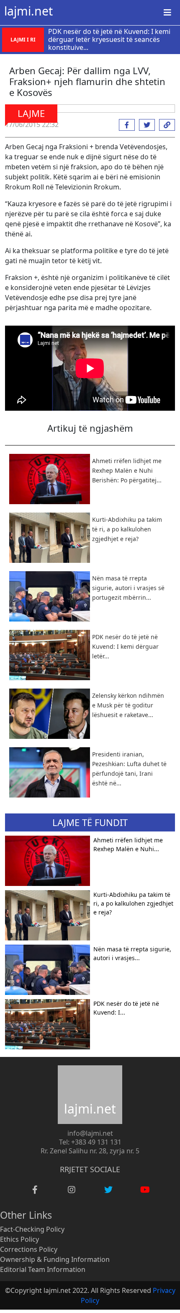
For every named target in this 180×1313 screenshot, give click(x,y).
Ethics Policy (19, 1239)
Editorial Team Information (42, 1269)
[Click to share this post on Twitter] (145, 125)
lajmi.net (28, 11)
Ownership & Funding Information (55, 1259)
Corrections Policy (28, 1249)
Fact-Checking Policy (32, 1229)
